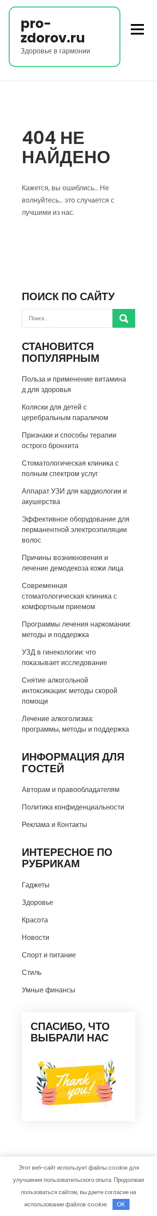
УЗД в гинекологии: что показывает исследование (64, 657)
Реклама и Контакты (54, 825)
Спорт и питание (49, 955)
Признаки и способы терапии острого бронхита (69, 440)
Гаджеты (36, 885)
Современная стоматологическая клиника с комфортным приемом (69, 596)
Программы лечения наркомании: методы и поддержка (76, 629)
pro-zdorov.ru (52, 30)
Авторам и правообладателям (70, 790)
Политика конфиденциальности (73, 807)
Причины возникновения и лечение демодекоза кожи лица (72, 563)
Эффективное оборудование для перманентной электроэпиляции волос (76, 529)
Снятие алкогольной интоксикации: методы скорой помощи (69, 690)
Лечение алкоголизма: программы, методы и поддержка (75, 724)
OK (121, 1204)
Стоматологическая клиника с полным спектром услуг (70, 468)
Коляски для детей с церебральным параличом (65, 412)
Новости (35, 937)
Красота (35, 920)
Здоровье (37, 902)
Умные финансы (48, 990)
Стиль (31, 972)
